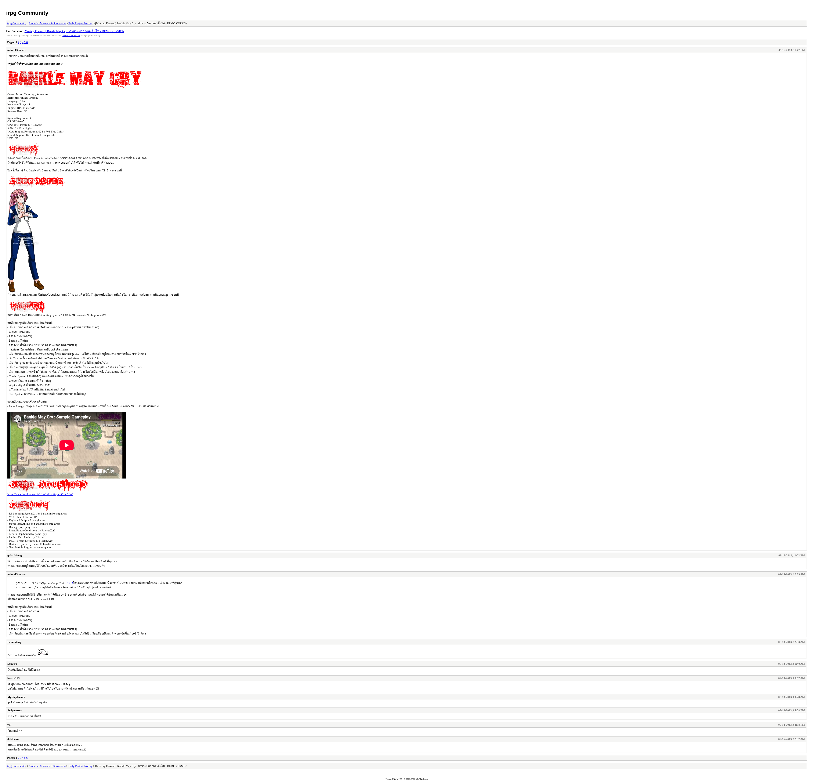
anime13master (16, 50)
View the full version (71, 35)
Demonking (14, 642)
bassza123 (13, 678)
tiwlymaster (14, 710)
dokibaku (13, 739)
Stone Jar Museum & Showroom (47, 23)
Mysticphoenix (16, 697)
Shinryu (12, 663)
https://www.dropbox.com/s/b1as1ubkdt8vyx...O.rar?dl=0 (40, 494)
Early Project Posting (80, 23)
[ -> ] (70, 583)
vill (9, 724)
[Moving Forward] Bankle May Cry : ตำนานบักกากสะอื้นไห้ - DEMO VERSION (74, 31)
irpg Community (27, 13)
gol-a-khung (14, 555)
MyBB (399, 779)
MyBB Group (422, 779)
